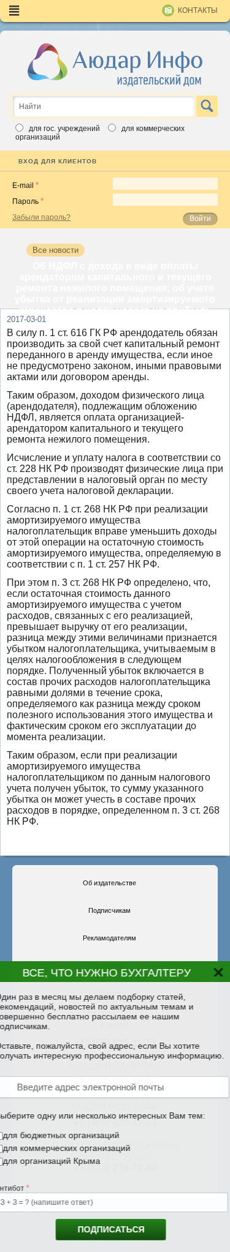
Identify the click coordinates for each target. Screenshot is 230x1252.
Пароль (25, 201)
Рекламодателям (109, 938)
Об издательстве (109, 883)
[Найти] (207, 106)
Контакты (198, 10)
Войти (200, 218)
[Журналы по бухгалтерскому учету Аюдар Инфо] (115, 64)
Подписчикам (109, 910)
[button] (215, 978)
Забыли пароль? (41, 217)
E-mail (23, 185)
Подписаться (107, 1229)
